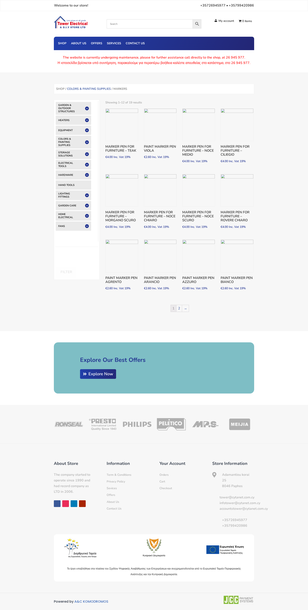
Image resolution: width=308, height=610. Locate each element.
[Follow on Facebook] (221, 42)
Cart (162, 482)
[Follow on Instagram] (229, 42)
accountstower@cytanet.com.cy (244, 508)
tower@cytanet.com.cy (237, 497)
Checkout (165, 488)
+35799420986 (234, 525)
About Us (78, 43)
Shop (62, 43)
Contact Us (135, 43)
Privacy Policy (116, 482)
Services (114, 43)
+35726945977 (234, 520)
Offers (96, 43)
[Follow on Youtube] (246, 42)
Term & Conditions (119, 475)
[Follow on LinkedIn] (238, 42)
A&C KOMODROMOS (91, 601)
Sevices (112, 488)
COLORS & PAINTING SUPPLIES (89, 89)
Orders (164, 475)
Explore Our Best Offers (113, 360)
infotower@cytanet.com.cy (240, 503)
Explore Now (100, 374)
